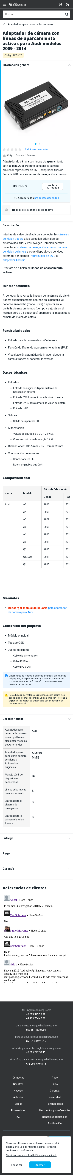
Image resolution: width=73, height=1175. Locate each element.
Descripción (11, 225)
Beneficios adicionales (54, 1116)
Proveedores (18, 1110)
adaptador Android (14, 260)
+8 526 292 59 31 (35, 1052)
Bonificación (55, 1123)
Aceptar (40, 1165)
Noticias (18, 1090)
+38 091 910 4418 (36, 1063)
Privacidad (55, 1097)
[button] (35, 144)
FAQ (18, 1116)
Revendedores (55, 1103)
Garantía (8, 868)
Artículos (18, 1097)
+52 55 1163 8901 (36, 1030)
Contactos (18, 1077)
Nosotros (18, 1084)
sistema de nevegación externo (36, 247)
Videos (18, 1103)
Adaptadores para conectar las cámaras (30, 24)
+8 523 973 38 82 (35, 1014)
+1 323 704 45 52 (35, 1018)
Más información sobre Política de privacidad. (31, 1155)
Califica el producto (36, 149)
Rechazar (16, 1165)
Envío (55, 1084)
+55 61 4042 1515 (36, 1041)
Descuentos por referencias (54, 1110)
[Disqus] (36, 938)
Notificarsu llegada (52, 186)
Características (13, 719)
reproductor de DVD (43, 256)
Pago (6, 853)
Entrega (8, 838)
